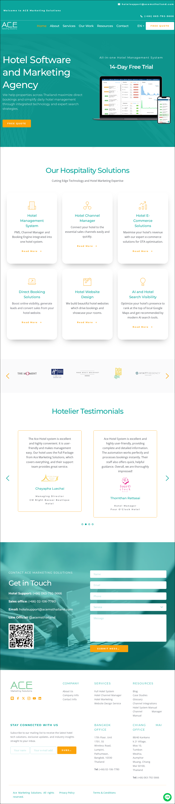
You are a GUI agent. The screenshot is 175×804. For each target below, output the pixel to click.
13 (101, 384)
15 (108, 384)
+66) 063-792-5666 (48, 593)
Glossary (138, 699)
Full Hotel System (104, 691)
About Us (68, 691)
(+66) (102, 769)
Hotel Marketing (103, 699)
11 (94, 384)
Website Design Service (107, 703)
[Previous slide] (8, 376)
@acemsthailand (42, 617)
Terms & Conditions (104, 792)
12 (98, 384)
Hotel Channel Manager (108, 695)
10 (91, 384)
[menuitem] (41, 26)
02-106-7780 (112, 769)
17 (115, 384)
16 (111, 384)
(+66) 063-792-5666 (148, 777)
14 (104, 384)
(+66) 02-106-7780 (42, 601)
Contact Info (70, 699)
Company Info (71, 695)
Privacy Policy (67, 792)
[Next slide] (167, 376)
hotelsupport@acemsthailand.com (46, 609)
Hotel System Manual (145, 707)
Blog (135, 691)
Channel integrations (145, 703)
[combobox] (140, 26)
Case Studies (140, 695)
